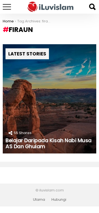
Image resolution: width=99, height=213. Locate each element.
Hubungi (58, 199)
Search (92, 7)
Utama (39, 199)
